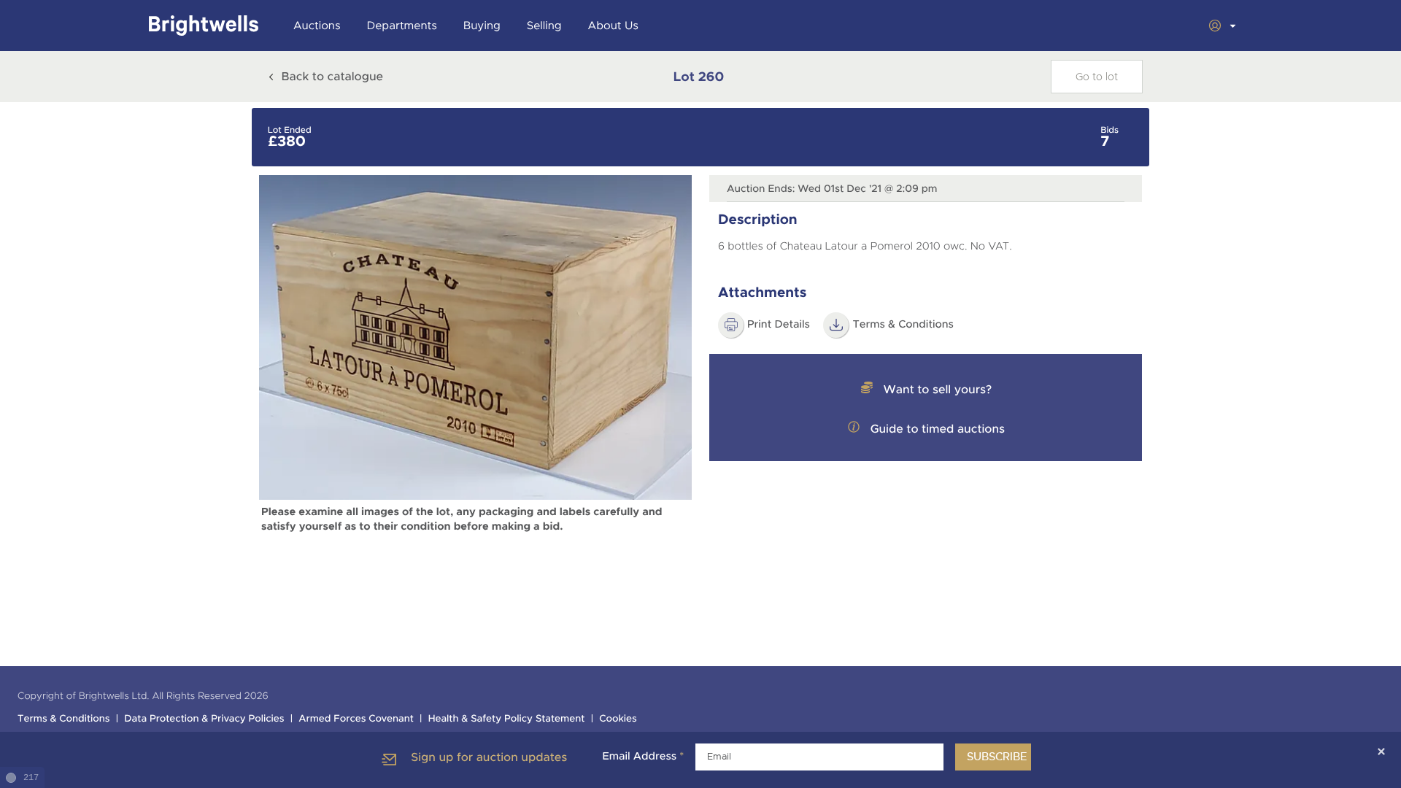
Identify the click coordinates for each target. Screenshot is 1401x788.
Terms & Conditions (903, 324)
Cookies (618, 719)
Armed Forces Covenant (356, 719)
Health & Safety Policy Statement (506, 719)
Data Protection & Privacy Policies (204, 719)
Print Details (778, 324)
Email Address (643, 756)
